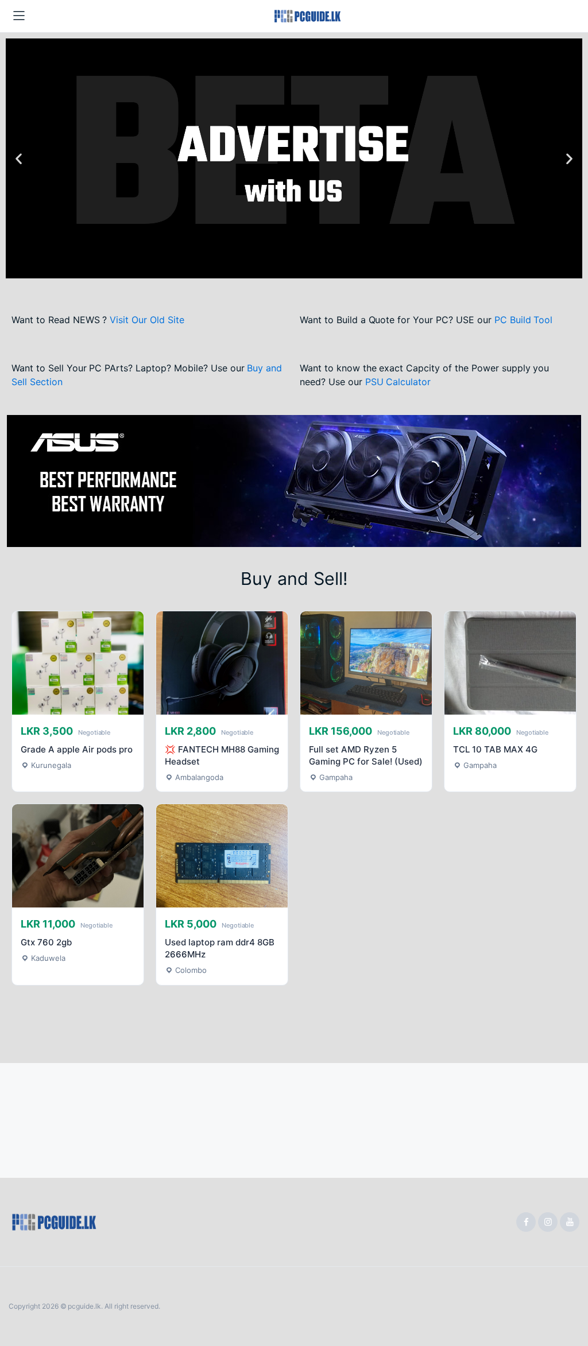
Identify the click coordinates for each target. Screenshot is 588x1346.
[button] (18, 159)
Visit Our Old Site (147, 319)
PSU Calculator (398, 381)
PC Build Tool (523, 319)
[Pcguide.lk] (310, 16)
